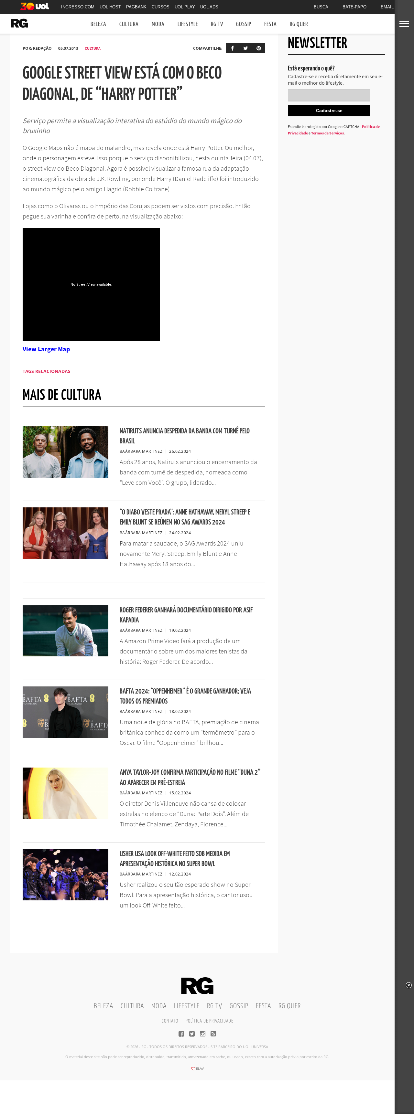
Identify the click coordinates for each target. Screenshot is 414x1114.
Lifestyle (188, 24)
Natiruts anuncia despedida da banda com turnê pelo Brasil (185, 436)
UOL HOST (110, 7)
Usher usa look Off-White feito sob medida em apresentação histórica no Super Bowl (175, 859)
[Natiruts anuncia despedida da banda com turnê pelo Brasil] (65, 475)
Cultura (129, 24)
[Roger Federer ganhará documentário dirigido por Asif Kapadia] (65, 654)
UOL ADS (209, 7)
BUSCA (321, 7)
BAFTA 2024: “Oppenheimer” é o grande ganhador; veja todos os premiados (185, 696)
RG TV (217, 24)
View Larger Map (46, 349)
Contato (170, 1021)
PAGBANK (136, 7)
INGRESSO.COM (77, 7)
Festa (270, 24)
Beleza (98, 24)
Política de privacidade (209, 1021)
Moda (158, 24)
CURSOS (160, 7)
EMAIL (387, 7)
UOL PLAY (185, 7)
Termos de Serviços (327, 133)
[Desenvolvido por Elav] (197, 1071)
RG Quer (299, 24)
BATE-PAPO (354, 7)
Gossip (243, 24)
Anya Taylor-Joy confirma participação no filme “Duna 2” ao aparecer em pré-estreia (190, 777)
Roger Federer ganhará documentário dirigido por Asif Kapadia (186, 615)
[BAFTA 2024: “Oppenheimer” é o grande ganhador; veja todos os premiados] (65, 735)
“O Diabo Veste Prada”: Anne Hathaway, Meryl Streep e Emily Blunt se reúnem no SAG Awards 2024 (185, 517)
